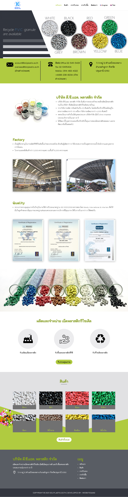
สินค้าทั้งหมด (64, 439)
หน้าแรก (59, 5)
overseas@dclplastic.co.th (27, 67)
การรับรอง (75, 5)
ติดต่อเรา (94, 5)
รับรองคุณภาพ (64, 362)
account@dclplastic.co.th (26, 63)
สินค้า (66, 5)
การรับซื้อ (84, 5)
